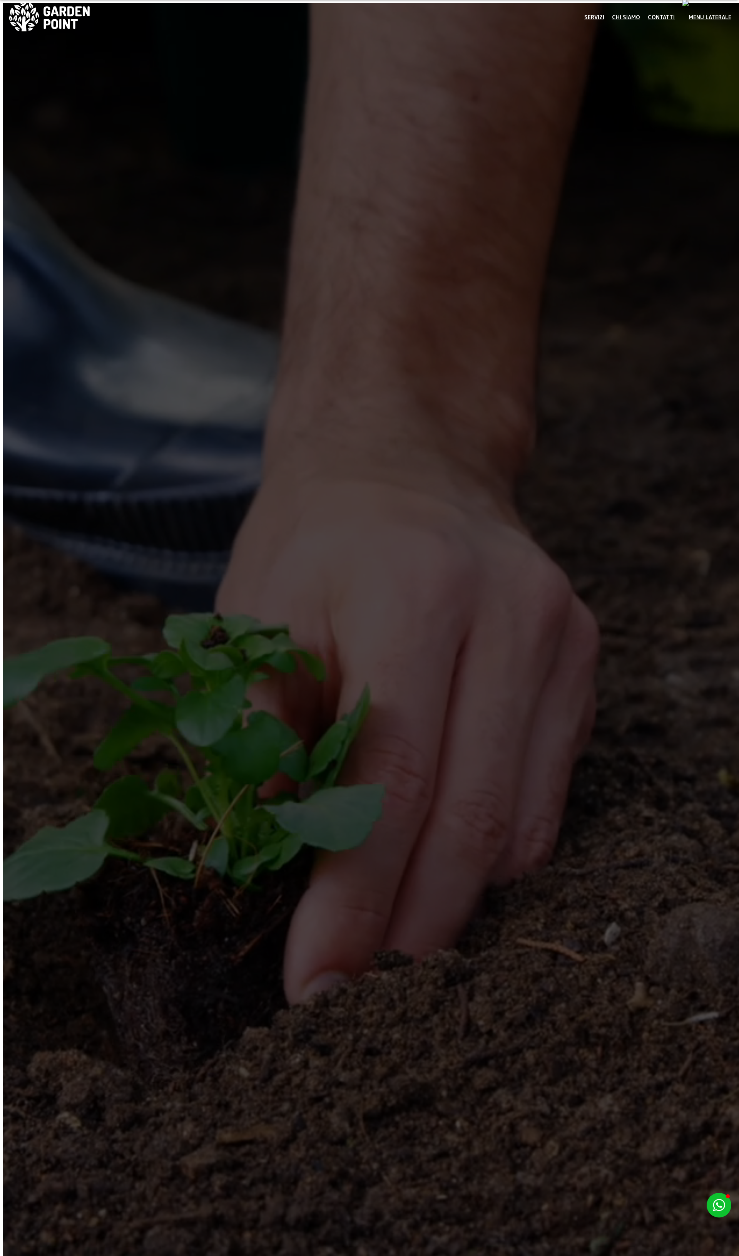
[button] (706, 17)
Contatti (661, 17)
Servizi (594, 17)
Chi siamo (626, 17)
